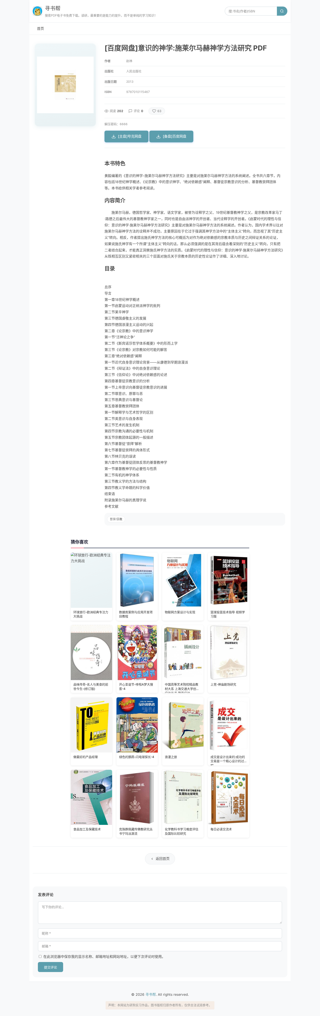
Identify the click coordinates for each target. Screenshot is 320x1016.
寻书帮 (53, 8)
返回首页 (163, 858)
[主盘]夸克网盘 (129, 136)
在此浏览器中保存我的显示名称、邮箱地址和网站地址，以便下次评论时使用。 (104, 956)
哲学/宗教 (116, 519)
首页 (40, 28)
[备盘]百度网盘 (174, 136)
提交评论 (50, 967)
